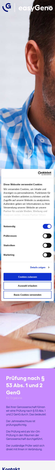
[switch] (47, 235)
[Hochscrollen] (50, 465)
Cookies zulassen (27, 276)
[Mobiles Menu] (50, 7)
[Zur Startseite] (27, 7)
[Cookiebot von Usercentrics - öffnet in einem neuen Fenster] (38, 173)
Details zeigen (37, 267)
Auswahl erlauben (27, 285)
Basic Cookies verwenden (27, 294)
